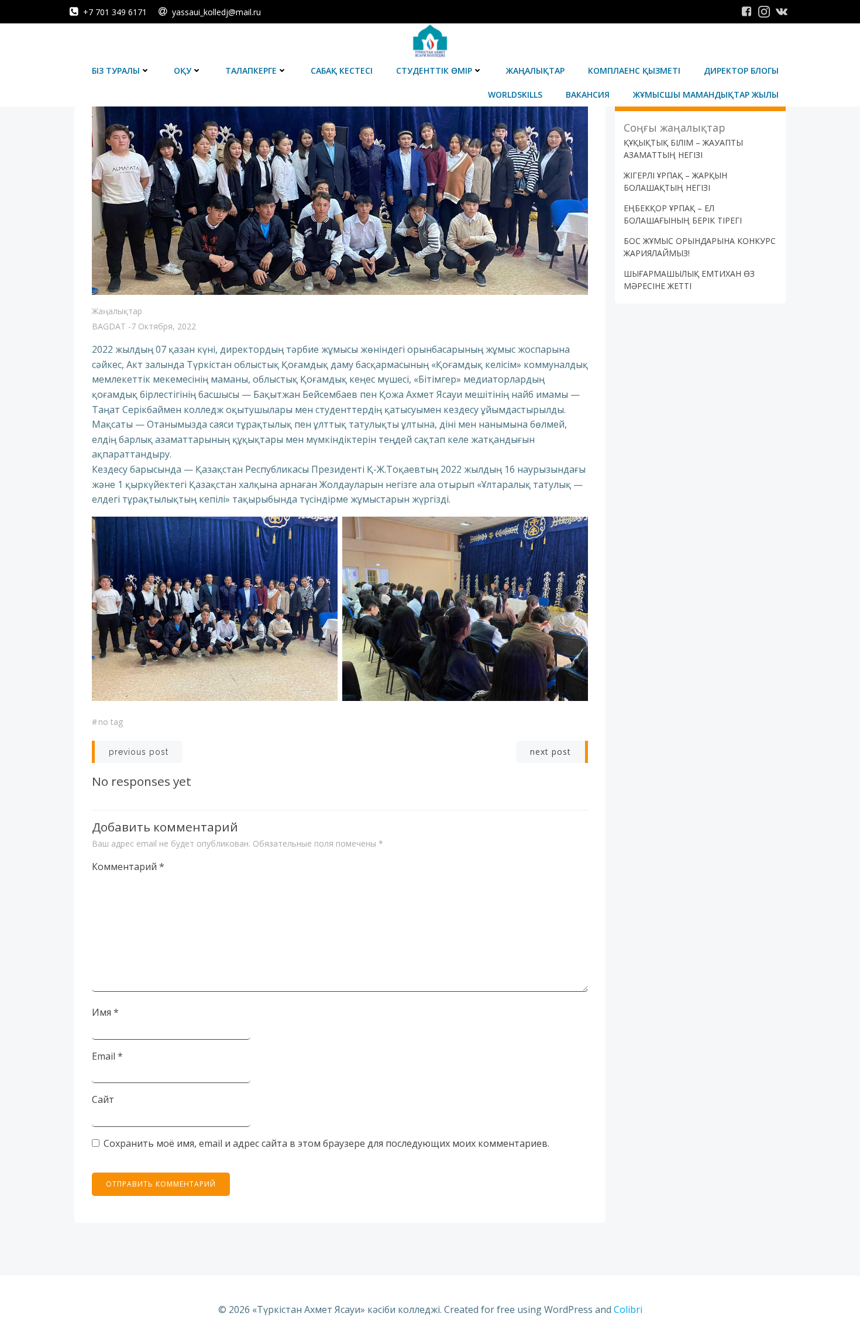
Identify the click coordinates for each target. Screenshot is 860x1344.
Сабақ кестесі (342, 70)
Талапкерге (251, 70)
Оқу (182, 70)
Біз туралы (116, 70)
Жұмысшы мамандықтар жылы (706, 94)
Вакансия (588, 94)
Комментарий (128, 866)
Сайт (103, 1099)
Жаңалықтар (535, 70)
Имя (105, 1012)
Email (107, 1056)
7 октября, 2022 (163, 326)
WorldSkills (515, 94)
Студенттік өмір (434, 70)
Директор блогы (741, 70)
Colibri (628, 1309)
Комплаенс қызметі (634, 70)
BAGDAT (109, 326)
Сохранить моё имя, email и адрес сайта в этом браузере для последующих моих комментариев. (326, 1143)
